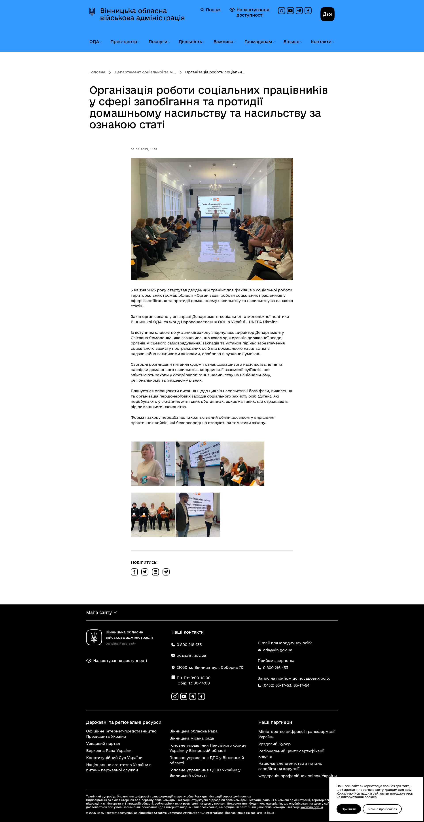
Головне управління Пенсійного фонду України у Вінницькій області (207, 748)
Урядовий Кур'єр (274, 744)
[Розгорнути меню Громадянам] (273, 42)
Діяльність (190, 41)
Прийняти (349, 809)
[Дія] (327, 14)
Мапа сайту (99, 612)
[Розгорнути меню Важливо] (234, 42)
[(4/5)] (153, 515)
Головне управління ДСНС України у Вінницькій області (204, 772)
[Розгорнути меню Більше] (301, 42)
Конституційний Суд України (114, 757)
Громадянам (258, 41)
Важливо (223, 41)
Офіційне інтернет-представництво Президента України (121, 733)
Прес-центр (123, 41)
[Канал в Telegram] (299, 10)
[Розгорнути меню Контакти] (333, 42)
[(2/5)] (198, 464)
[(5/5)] (198, 515)
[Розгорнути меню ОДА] (100, 42)
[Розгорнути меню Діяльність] (203, 42)
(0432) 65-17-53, (277, 685)
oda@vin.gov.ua (277, 650)
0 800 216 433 (275, 667)
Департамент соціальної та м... (145, 72)
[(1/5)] (153, 464)
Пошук (213, 9)
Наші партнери (275, 722)
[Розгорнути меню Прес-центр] (138, 42)
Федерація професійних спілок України (297, 776)
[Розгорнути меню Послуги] (168, 42)
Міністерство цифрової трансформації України (296, 734)
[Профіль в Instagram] (281, 10)
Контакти (321, 41)
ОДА (94, 41)
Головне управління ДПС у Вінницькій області (206, 760)
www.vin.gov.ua (312, 807)
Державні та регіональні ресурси (123, 722)
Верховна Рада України (109, 750)
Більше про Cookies (382, 809)
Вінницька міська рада (191, 738)
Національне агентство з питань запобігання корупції (290, 766)
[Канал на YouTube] (290, 10)
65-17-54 (301, 685)
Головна (97, 72)
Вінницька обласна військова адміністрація (142, 14)
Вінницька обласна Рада (193, 731)
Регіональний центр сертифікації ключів (291, 753)
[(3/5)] (242, 464)
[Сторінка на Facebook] (308, 10)
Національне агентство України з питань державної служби (118, 767)
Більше (291, 41)
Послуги (158, 41)
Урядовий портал (103, 743)
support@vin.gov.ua (237, 796)
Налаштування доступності (253, 12)
